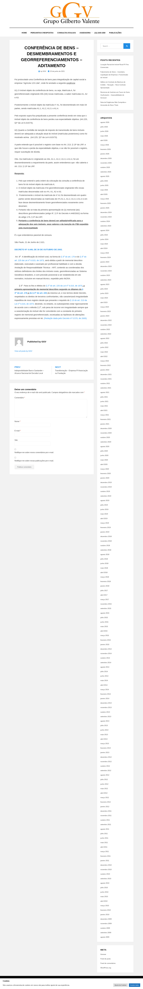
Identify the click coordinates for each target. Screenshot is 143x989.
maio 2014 (104, 680)
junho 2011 (104, 838)
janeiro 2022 (104, 370)
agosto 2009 (104, 937)
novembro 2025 (106, 163)
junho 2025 (104, 185)
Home (24, 33)
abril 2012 (103, 793)
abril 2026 (103, 140)
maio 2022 (104, 352)
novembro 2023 (106, 271)
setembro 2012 (105, 770)
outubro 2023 (105, 275)
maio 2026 (104, 136)
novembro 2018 (106, 541)
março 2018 (104, 577)
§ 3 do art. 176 (68, 257)
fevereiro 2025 (105, 203)
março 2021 (104, 415)
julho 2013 (104, 725)
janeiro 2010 (104, 914)
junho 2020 (104, 455)
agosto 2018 (104, 554)
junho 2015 (104, 622)
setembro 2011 (105, 824)
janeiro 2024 (104, 262)
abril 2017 (103, 595)
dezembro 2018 (106, 536)
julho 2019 (104, 505)
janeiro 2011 (104, 860)
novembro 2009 (106, 923)
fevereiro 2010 (105, 910)
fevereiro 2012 (105, 802)
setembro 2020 (105, 442)
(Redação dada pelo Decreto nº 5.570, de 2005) (65, 318)
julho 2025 (104, 181)
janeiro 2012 (104, 806)
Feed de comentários (108, 963)
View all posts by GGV (23, 351)
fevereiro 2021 (105, 419)
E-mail (18, 431)
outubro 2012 (105, 766)
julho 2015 (104, 617)
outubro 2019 (105, 491)
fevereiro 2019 (105, 527)
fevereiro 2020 (105, 473)
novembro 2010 (106, 869)
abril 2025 (103, 194)
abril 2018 (103, 572)
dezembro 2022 (106, 320)
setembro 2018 (105, 550)
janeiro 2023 (104, 316)
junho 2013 (104, 730)
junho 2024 (104, 239)
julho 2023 (104, 289)
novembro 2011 (105, 815)
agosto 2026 (104, 122)
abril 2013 (103, 739)
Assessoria (85, 33)
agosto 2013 (104, 721)
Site (16, 440)
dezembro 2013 (106, 703)
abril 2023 (103, 302)
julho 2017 (104, 590)
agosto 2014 (104, 667)
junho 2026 (104, 131)
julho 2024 (104, 235)
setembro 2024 (105, 226)
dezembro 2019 (106, 482)
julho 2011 (104, 833)
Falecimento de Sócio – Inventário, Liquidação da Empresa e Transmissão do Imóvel (114, 74)
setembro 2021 (105, 388)
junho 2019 (104, 509)
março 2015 (104, 635)
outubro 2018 (105, 545)
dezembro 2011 (105, 811)
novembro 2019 (106, 487)
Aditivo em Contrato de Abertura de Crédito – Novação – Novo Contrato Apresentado (113, 84)
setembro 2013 (105, 716)
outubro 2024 (105, 221)
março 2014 (104, 689)
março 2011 (104, 851)
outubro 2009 (105, 928)
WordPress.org (105, 968)
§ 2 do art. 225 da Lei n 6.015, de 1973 (64, 286)
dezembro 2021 (106, 374)
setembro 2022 (105, 334)
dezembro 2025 (106, 158)
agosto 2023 (104, 284)
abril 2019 (103, 518)
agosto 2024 (104, 230)
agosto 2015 (104, 613)
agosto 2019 (104, 500)
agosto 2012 (104, 775)
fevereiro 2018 (105, 581)
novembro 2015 (106, 604)
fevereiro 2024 (105, 257)
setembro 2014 (105, 662)
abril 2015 (103, 631)
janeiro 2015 (104, 644)
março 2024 (104, 253)
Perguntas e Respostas (42, 33)
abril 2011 (103, 847)
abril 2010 (103, 901)
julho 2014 (104, 671)
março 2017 (104, 599)
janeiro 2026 (104, 154)
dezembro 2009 (106, 919)
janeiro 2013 (104, 752)
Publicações (115, 33)
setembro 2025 (105, 172)
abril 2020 (103, 464)
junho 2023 (104, 293)
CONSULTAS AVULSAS (66, 33)
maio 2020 (104, 460)
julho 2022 (104, 343)
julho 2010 (104, 887)
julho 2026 (104, 127)
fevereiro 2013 (105, 748)
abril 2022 (103, 356)
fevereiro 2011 (105, 856)
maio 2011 (104, 842)
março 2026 (104, 145)
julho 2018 (104, 559)
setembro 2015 (105, 608)
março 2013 (104, 743)
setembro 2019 (105, 496)
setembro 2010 (105, 878)
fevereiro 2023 (105, 311)
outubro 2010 (105, 874)
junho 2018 (104, 563)
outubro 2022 (105, 329)
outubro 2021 (105, 383)
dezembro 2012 (106, 757)
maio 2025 (104, 190)
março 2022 (104, 361)
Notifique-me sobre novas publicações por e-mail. (34, 461)
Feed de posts (105, 959)
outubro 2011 (105, 820)
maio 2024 (104, 244)
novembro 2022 (106, 325)
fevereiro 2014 (105, 694)
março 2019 (104, 523)
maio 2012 (104, 788)
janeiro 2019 (104, 532)
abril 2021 (103, 410)
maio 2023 (104, 298)
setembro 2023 (105, 280)
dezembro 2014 (106, 649)
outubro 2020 (105, 437)
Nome (17, 421)
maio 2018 (104, 568)
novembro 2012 (106, 761)
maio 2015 (104, 626)
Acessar (103, 954)
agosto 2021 (104, 392)
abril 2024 (103, 248)
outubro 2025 (105, 167)
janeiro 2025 (104, 208)
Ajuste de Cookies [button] (120, 985)
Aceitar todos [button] (134, 985)
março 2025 (104, 199)
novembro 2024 (106, 217)
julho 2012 (104, 779)
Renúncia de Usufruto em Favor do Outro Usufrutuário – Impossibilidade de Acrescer (115, 95)
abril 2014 (103, 685)
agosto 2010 (104, 883)
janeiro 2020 (104, 478)
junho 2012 (104, 784)
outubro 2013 (105, 712)
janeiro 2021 (104, 424)
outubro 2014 (105, 658)
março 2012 (104, 797)
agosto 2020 (104, 446)
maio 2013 (104, 734)
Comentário (20, 398)
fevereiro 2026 (105, 149)
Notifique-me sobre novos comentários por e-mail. (34, 452)
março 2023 (104, 307)
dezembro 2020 (106, 428)
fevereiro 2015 (105, 640)
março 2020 (104, 469)
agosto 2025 (104, 176)
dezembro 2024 (106, 212)
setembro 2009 (105, 932)
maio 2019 (104, 514)
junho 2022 (104, 347)
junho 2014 (104, 676)
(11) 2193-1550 (99, 33)
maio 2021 (104, 406)
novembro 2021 (106, 379)
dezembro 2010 (106, 865)
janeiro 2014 (104, 698)
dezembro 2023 (106, 266)
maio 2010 (104, 896)
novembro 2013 (106, 707)
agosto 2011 (104, 829)
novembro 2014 (106, 653)
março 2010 (104, 905)
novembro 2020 (106, 433)
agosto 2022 (104, 338)
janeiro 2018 (104, 586)
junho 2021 (104, 401)
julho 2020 (104, 451)
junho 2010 (104, 892)
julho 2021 (104, 397)
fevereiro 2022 (105, 365)
